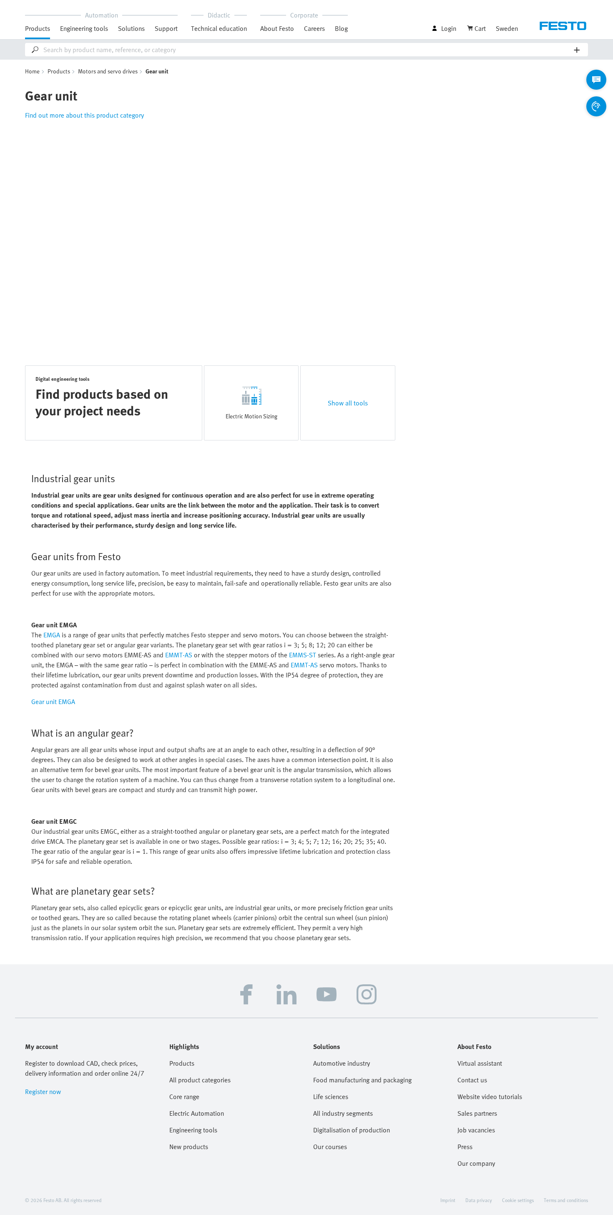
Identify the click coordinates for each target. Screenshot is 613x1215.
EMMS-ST (302, 655)
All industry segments (343, 1113)
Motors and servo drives (108, 71)
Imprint (447, 1200)
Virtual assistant (479, 1063)
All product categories (200, 1080)
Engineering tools (84, 28)
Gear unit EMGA (53, 702)
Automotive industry (341, 1063)
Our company (476, 1163)
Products (59, 71)
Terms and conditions (566, 1200)
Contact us (472, 1080)
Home (32, 71)
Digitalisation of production (351, 1130)
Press (464, 1147)
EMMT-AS (178, 655)
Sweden (507, 28)
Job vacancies (476, 1130)
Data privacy (478, 1200)
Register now (43, 1092)
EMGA (51, 635)
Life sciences (330, 1097)
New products (188, 1147)
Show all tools (348, 403)
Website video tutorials (489, 1097)
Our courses (330, 1147)
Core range (184, 1097)
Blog (341, 28)
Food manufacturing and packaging (362, 1080)
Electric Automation (196, 1113)
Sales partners (477, 1113)
